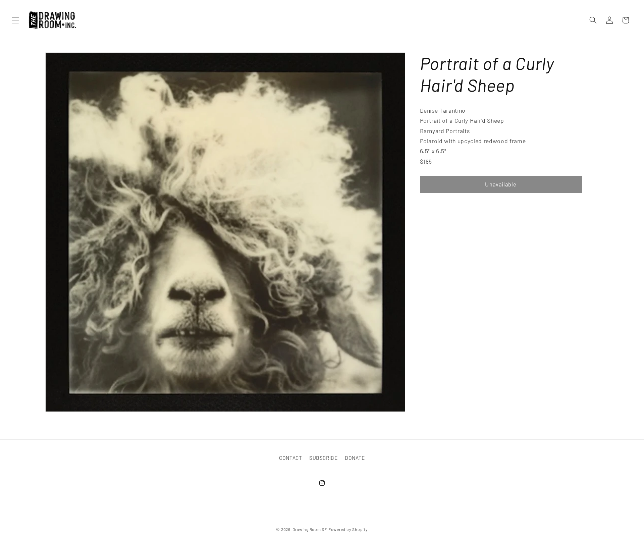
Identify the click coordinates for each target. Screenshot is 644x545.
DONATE (355, 458)
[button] (15, 20)
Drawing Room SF (309, 529)
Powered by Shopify (348, 529)
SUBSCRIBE (323, 458)
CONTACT (290, 458)
